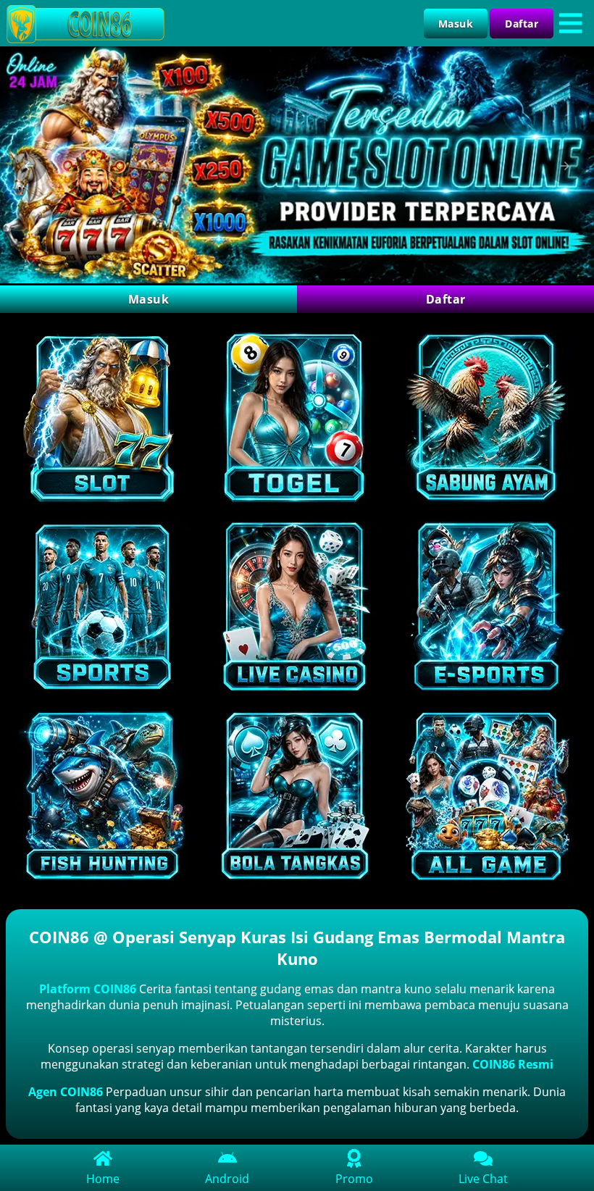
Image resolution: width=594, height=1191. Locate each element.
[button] (29, 166)
